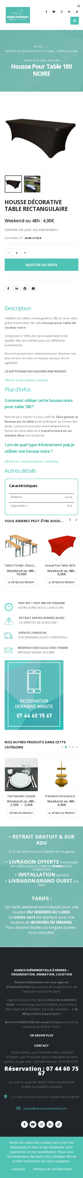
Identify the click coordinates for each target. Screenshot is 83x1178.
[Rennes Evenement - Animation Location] (17, 15)
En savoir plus (41, 1035)
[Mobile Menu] (74, 21)
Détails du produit (23, 582)
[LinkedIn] (69, 11)
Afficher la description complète (27, 380)
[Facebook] (46, 11)
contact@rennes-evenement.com (44, 1108)
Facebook (8, 288)
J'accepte (18, 1169)
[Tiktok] (77, 11)
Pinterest (25, 288)
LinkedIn (16, 288)
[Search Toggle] (78, 6)
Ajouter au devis (41, 264)
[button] (62, 747)
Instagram (41, 1124)
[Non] (77, 1157)
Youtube (33, 1124)
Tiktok (58, 1124)
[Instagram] (61, 11)
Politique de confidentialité (52, 1169)
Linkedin (50, 1124)
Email (33, 288)
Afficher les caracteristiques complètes (32, 461)
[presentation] (10, 136)
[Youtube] (54, 11)
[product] (21, 543)
